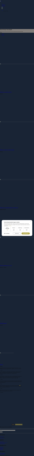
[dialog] (17, 228)
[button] (6, 233)
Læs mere (9, 225)
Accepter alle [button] (25, 233)
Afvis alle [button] (17, 233)
